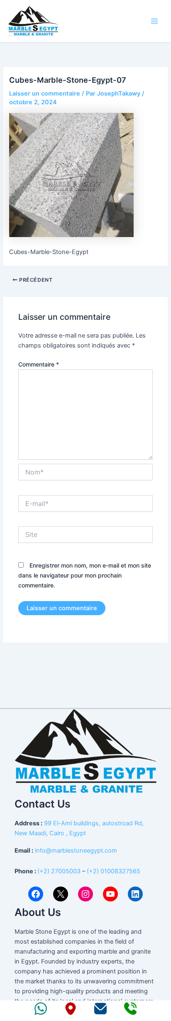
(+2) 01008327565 (113, 871)
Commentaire (38, 364)
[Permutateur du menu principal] (154, 21)
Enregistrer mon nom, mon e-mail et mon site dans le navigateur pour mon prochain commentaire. (84, 575)
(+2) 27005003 (59, 871)
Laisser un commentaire (44, 93)
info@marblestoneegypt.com (76, 850)
